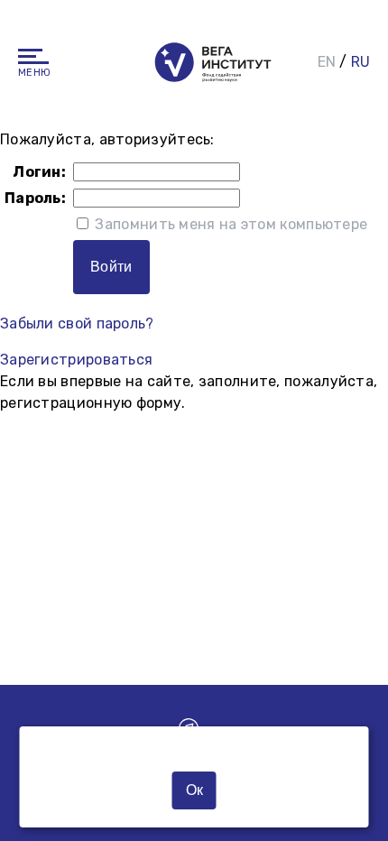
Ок (194, 790)
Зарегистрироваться (76, 359)
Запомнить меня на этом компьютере (229, 224)
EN (327, 61)
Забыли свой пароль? (77, 323)
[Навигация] (33, 56)
